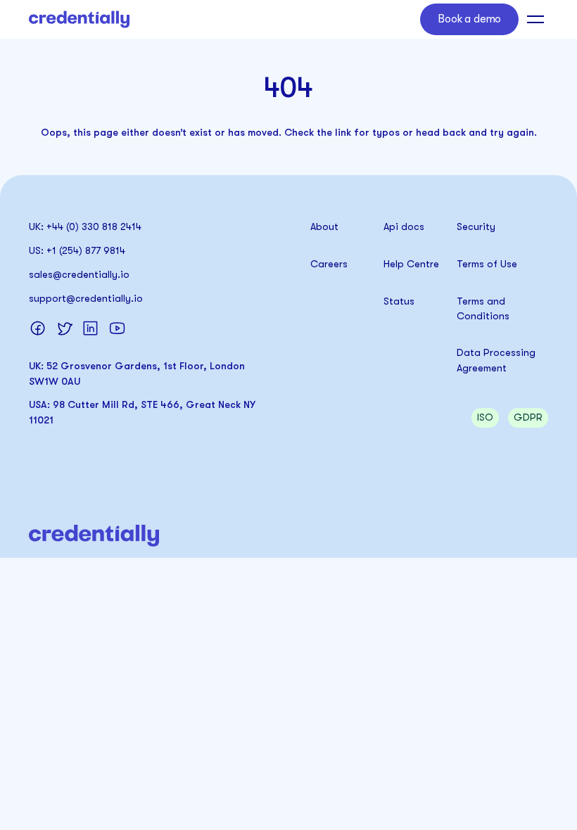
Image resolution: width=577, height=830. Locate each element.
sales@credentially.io (79, 274)
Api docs (403, 226)
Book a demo (469, 19)
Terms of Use (487, 263)
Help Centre (411, 263)
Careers (329, 263)
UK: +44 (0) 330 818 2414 (85, 226)
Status (398, 301)
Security (476, 226)
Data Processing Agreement (497, 360)
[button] (533, 19)
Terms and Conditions (483, 308)
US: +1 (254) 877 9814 (77, 250)
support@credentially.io (86, 298)
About (324, 226)
